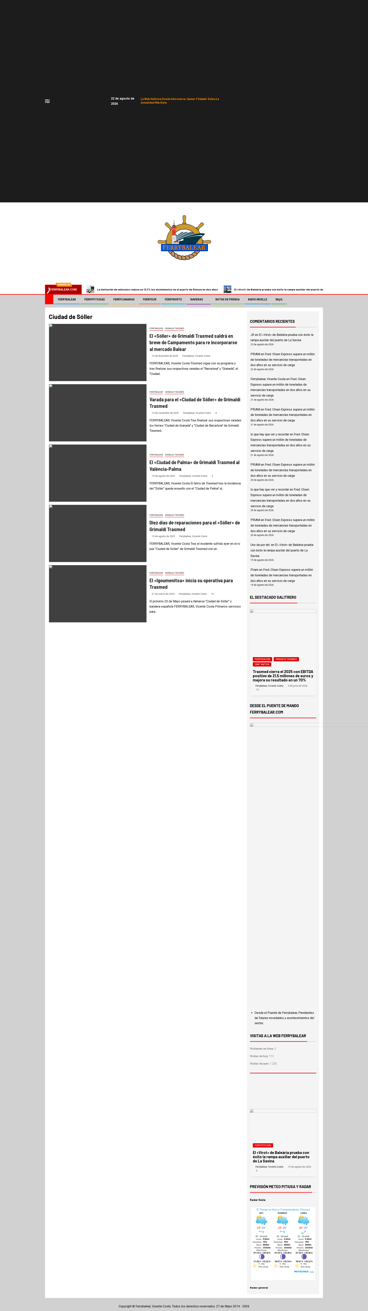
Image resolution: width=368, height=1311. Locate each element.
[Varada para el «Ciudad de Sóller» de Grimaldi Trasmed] (98, 413)
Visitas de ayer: (260, 1063)
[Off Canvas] (47, 101)
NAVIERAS (196, 299)
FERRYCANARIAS (124, 299)
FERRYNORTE (173, 299)
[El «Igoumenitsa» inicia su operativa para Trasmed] (98, 593)
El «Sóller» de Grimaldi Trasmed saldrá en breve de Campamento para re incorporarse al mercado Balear (193, 342)
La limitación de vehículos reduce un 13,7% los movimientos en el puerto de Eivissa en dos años (157, 289)
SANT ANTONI (262, 664)
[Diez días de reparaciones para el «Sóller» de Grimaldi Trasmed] (98, 533)
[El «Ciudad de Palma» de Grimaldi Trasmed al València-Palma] (98, 473)
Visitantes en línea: (262, 1048)
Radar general (259, 1287)
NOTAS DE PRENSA (227, 299)
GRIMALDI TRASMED (174, 328)
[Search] (319, 299)
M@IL (279, 299)
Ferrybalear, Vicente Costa (196, 356)
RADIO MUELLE (257, 299)
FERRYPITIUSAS (94, 299)
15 (212, 594)
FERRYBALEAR (67, 299)
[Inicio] (49, 299)
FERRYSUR (149, 299)
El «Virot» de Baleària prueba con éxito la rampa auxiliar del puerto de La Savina (285, 289)
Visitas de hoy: (259, 1056)
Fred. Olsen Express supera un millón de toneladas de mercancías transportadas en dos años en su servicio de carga (283, 359)
